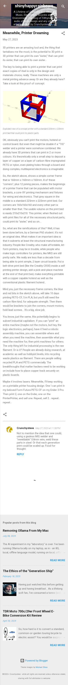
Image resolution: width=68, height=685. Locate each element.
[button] (63, 34)
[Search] (63, 7)
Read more (57, 560)
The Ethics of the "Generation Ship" (28, 571)
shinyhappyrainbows (34, 5)
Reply (20, 454)
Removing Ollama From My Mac (26, 530)
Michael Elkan (42, 667)
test (52, 24)
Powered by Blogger (36, 660)
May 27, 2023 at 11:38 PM (47, 428)
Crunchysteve (25, 428)
